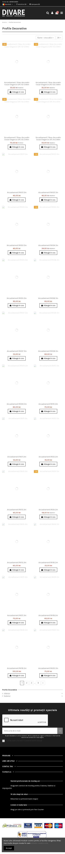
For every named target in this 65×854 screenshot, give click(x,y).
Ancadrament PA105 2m (17, 298)
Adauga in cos (18, 92)
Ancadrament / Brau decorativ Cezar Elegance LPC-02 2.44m (16, 83)
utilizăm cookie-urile (39, 843)
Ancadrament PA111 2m (16, 457)
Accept (9, 848)
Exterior (7, 696)
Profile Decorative (9, 690)
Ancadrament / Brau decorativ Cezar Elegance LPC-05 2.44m (16, 138)
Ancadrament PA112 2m (48, 457)
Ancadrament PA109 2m (17, 404)
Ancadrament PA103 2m (17, 245)
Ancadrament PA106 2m (48, 298)
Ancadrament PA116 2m (48, 562)
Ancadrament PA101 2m (16, 192)
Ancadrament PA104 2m (48, 245)
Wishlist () (22, 4)
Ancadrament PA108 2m (48, 351)
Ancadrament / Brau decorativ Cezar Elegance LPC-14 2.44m (48, 138)
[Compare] (29, 52)
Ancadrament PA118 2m (48, 615)
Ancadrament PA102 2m (48, 192)
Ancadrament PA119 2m (16, 668)
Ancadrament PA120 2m (48, 668)
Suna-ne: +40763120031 (10, 2)
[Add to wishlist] (29, 47)
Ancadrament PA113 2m (16, 510)
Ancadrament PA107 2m (17, 351)
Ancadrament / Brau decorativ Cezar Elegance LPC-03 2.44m (48, 83)
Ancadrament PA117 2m (16, 615)
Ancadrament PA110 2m (48, 404)
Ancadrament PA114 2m (48, 510)
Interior (7, 693)
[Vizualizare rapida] (29, 57)
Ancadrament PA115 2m (16, 562)
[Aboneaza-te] (60, 731)
